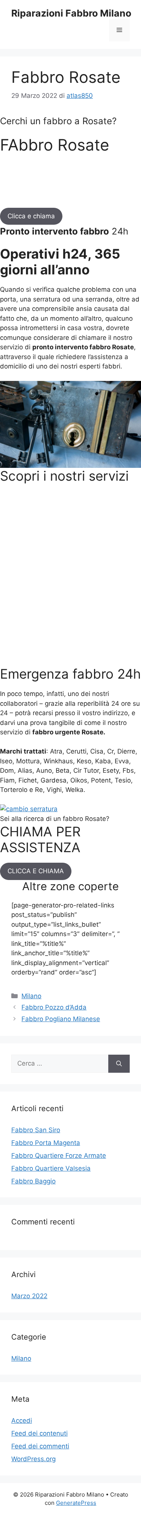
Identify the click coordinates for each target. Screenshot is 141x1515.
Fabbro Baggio (33, 1181)
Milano (31, 996)
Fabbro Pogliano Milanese (60, 1019)
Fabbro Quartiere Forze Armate (58, 1155)
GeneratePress (76, 1502)
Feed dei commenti (40, 1446)
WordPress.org (33, 1459)
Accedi (21, 1420)
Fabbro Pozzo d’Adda (53, 1007)
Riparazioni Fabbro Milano (71, 13)
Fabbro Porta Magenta (45, 1143)
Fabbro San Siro (35, 1130)
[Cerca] (119, 1064)
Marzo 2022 (29, 1296)
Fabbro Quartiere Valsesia (51, 1168)
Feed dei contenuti (39, 1433)
